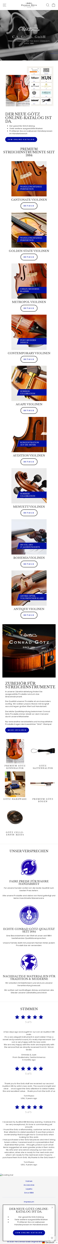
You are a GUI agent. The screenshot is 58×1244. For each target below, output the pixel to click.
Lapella (29, 1189)
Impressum (29, 1202)
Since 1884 (29, 1193)
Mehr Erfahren (17, 730)
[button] (50, 1242)
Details (29, 206)
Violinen (29, 1181)
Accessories (29, 1185)
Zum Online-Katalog (21, 139)
